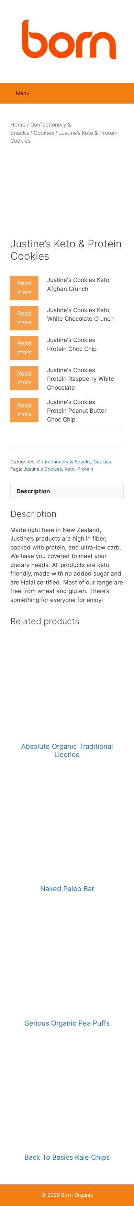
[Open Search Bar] (123, 93)
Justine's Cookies (43, 469)
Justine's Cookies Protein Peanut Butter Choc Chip (77, 411)
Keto (70, 469)
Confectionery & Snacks (64, 461)
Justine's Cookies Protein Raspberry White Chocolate (80, 379)
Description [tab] (33, 491)
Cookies (44, 133)
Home (17, 124)
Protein (85, 469)
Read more (24, 288)
